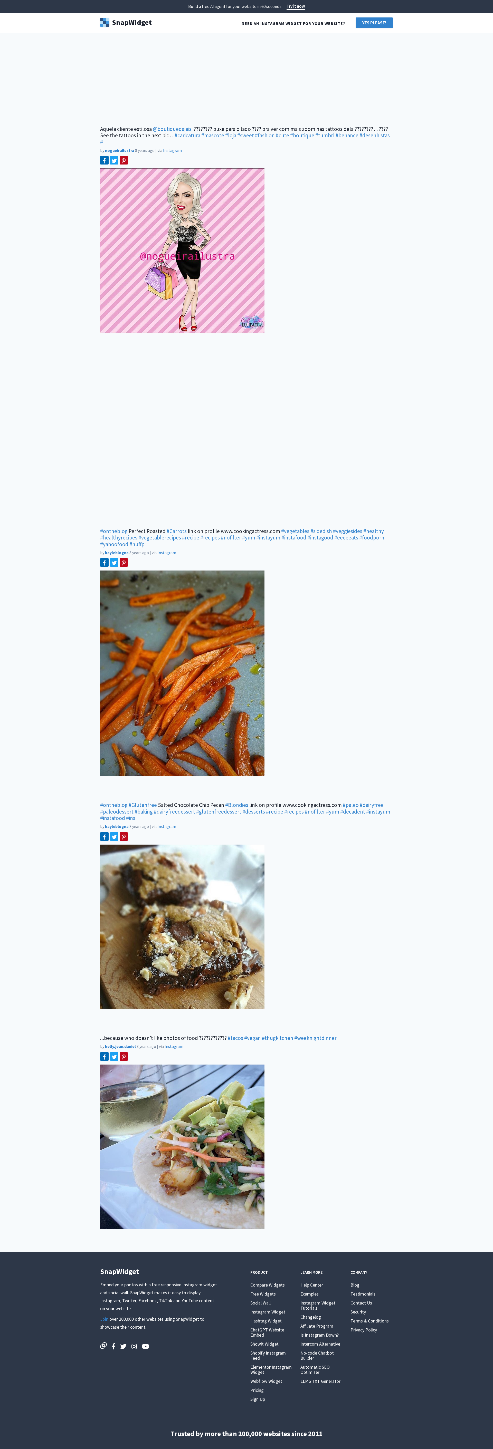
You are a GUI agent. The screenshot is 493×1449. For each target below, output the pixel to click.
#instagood (320, 537)
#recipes (210, 537)
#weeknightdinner (315, 1038)
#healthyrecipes (118, 537)
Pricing (257, 1390)
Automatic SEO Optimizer (315, 1369)
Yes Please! (374, 23)
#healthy (373, 531)
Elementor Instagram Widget (271, 1369)
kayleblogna (117, 552)
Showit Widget (264, 1344)
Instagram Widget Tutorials (317, 1305)
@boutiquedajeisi (173, 128)
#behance (347, 135)
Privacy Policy (363, 1330)
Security (358, 1312)
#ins (130, 818)
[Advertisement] (246, 77)
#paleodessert (117, 811)
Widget (132, 22)
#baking (144, 811)
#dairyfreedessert (174, 811)
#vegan (252, 1038)
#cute (282, 135)
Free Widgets (263, 1294)
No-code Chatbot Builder (317, 1355)
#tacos (235, 1038)
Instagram (172, 150)
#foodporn (371, 537)
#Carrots (177, 531)
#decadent (352, 811)
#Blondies (236, 804)
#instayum (268, 537)
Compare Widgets (267, 1285)
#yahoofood (114, 544)
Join (104, 1319)
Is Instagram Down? (319, 1335)
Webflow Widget (266, 1381)
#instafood (293, 537)
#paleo (351, 804)
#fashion (265, 135)
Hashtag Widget (266, 1321)
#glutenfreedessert (218, 811)
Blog (354, 1285)
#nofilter (231, 537)
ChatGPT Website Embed (267, 1332)
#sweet (245, 135)
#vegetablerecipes (159, 537)
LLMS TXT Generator (320, 1381)
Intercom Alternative (320, 1344)
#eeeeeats (346, 537)
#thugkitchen (277, 1038)
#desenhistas (374, 135)
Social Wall (260, 1303)
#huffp (137, 544)
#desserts (253, 811)
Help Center (311, 1285)
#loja (230, 135)
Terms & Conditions (369, 1321)
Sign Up (257, 1399)
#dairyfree (372, 804)
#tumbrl (325, 135)
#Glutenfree (143, 804)
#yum (248, 537)
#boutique (302, 135)
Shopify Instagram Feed (268, 1355)
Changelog (310, 1317)
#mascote (212, 135)
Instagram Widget (267, 1312)
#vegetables (295, 531)
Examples (309, 1294)
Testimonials (362, 1294)
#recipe (190, 537)
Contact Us (361, 1303)
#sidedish (321, 531)
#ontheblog (114, 531)
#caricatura (187, 135)
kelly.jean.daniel (120, 1046)
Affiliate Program (316, 1326)
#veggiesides (347, 531)
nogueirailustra (119, 150)
